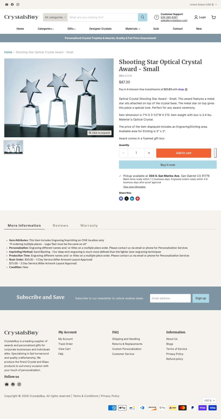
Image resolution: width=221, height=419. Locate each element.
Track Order (65, 344)
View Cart (64, 349)
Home (20, 28)
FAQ (60, 354)
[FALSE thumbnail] (13, 147)
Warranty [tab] (89, 225)
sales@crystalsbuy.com (174, 20)
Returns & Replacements (127, 344)
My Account (65, 339)
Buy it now (168, 165)
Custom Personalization (126, 349)
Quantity (124, 145)
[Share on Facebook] (121, 198)
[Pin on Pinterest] (138, 198)
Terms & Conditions (85, 396)
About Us (171, 339)
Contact (177, 28)
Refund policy (174, 359)
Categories (45, 28)
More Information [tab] (24, 225)
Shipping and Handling (126, 339)
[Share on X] (126, 198)
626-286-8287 (169, 17)
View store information (134, 187)
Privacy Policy (174, 354)
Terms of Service (176, 349)
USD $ (208, 400)
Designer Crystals (100, 28)
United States (202, 4)
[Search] (142, 17)
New (199, 28)
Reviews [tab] (61, 225)
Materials (132, 28)
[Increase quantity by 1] (149, 153)
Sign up (200, 298)
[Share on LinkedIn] (132, 198)
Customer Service (123, 354)
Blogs (169, 344)
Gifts (71, 28)
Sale (156, 28)
